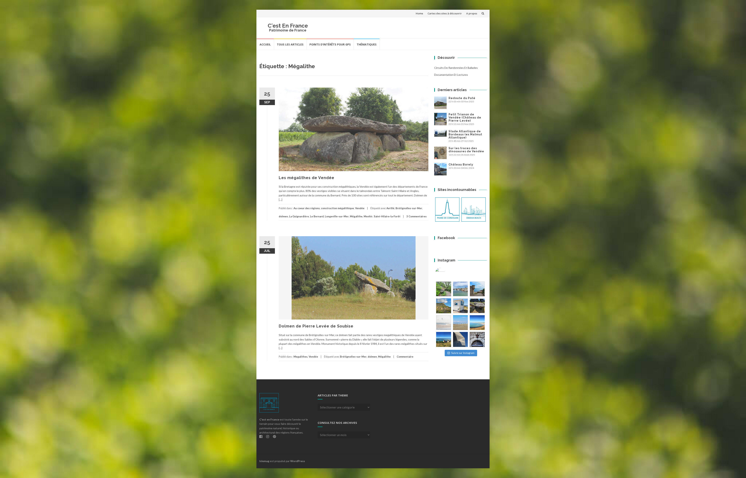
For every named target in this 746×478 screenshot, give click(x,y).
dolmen (283, 216)
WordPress (297, 461)
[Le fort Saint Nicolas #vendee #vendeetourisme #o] (477, 288)
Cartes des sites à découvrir (445, 13)
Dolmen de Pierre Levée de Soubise (316, 326)
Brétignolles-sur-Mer (409, 208)
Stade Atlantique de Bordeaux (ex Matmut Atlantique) (465, 134)
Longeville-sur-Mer (337, 216)
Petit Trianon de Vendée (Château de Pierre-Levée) (465, 117)
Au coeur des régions (307, 208)
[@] (446, 273)
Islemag (264, 461)
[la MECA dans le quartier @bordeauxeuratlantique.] (460, 339)
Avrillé (390, 208)
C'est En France (288, 26)
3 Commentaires (416, 216)
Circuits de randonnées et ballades (456, 67)
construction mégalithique (337, 208)
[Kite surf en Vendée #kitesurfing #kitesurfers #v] (443, 322)
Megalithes (301, 356)
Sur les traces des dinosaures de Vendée (466, 150)
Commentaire (405, 356)
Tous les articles (290, 44)
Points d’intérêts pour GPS (330, 44)
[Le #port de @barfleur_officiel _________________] (460, 288)
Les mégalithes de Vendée (306, 177)
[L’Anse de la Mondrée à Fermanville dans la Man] (477, 322)
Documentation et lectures (451, 74)
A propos (471, 13)
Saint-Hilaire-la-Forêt (387, 216)
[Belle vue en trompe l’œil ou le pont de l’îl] (460, 322)
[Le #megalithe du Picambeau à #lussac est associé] (443, 288)
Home (419, 13)
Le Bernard (317, 216)
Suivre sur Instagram (462, 352)
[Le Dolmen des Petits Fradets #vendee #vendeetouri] (477, 305)
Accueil (265, 44)
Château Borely (461, 164)
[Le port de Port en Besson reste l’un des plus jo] (443, 339)
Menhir (368, 216)
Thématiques (366, 44)
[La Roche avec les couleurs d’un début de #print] (443, 305)
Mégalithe (356, 216)
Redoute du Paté (462, 98)
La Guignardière (299, 216)
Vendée (359, 208)
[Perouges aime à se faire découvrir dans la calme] (477, 339)
